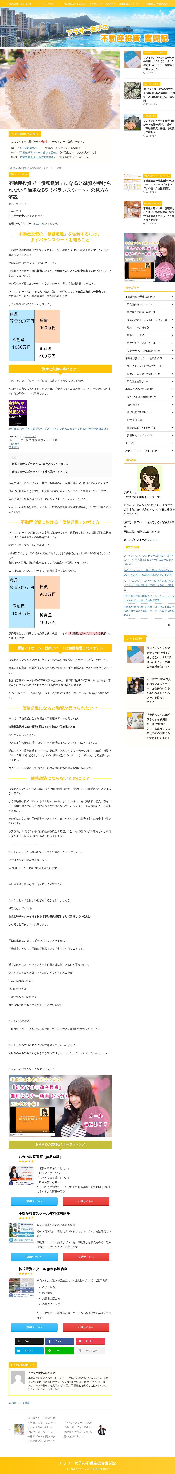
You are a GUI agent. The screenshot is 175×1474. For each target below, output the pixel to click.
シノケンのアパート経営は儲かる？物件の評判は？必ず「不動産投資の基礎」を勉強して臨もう (149, 585)
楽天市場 (14, 447)
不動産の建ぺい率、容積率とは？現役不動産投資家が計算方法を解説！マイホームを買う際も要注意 (149, 610)
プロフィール (46, 3)
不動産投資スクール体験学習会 (38, 152)
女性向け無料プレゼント (19, 3)
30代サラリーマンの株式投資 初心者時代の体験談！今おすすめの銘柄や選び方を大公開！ (148, 572)
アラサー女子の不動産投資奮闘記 (87, 1463)
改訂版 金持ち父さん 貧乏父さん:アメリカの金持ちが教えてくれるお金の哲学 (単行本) (58, 428)
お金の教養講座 (28, 147)
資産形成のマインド (129, 3)
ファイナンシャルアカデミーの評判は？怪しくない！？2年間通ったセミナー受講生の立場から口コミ (149, 559)
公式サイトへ (86, 1201)
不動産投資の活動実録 (156, 3)
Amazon (14, 443)
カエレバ (30, 436)
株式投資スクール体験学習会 (36, 157)
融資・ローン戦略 (21, 1402)
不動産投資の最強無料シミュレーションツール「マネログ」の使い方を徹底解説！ (158, 184)
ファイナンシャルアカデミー (101, 3)
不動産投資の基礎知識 (74, 3)
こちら (40, 223)
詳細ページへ (34, 1201)
